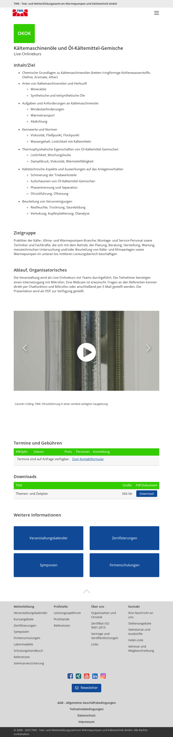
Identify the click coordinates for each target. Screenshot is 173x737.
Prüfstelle (61, 606)
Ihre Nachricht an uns (140, 615)
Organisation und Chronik (103, 615)
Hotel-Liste (135, 640)
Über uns (97, 606)
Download (147, 494)
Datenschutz (86, 715)
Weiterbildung (24, 606)
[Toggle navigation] (156, 13)
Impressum (86, 722)
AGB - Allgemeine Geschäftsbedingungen (86, 703)
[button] (25, 347)
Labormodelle (23, 644)
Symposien (21, 632)
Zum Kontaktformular (88, 459)
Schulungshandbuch (28, 651)
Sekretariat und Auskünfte (139, 631)
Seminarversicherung (29, 663)
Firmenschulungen (27, 638)
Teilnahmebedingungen (87, 709)
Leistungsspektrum (67, 613)
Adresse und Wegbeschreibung (141, 648)
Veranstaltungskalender (30, 613)
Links (94, 644)
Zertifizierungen (25, 625)
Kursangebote (24, 619)
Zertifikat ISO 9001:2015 (100, 625)
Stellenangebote (139, 623)
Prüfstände (61, 619)
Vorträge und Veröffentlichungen (104, 636)
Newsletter (89, 687)
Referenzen (22, 657)
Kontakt (134, 606)
